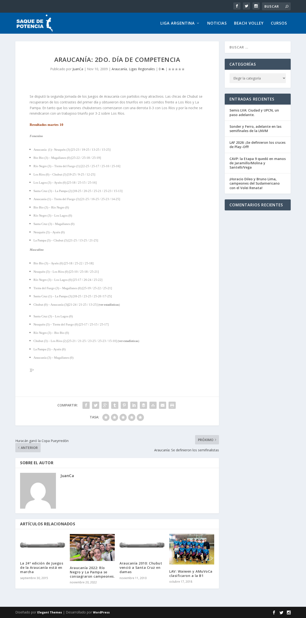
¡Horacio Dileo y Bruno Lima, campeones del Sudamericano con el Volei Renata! (255, 183)
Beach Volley (249, 23)
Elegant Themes (49, 612)
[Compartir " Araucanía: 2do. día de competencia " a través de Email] (162, 405)
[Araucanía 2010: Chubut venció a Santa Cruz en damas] (142, 545)
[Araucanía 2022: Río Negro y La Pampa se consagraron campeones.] (92, 547)
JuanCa (77, 69)
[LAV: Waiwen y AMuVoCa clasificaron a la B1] (191, 549)
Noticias (217, 23)
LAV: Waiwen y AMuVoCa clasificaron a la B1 (191, 573)
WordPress (101, 612)
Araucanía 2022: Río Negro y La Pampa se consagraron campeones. (92, 572)
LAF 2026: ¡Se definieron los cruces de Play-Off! (257, 144)
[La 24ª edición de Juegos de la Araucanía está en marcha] (42, 545)
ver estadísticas (109, 304)
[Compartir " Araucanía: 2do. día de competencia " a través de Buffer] (143, 405)
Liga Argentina (177, 23)
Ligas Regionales (142, 69)
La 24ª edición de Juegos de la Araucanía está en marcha (41, 567)
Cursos (279, 23)
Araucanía (119, 69)
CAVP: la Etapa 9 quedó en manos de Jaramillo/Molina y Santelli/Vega (258, 163)
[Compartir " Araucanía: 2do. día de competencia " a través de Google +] (105, 405)
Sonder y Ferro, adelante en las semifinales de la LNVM (255, 128)
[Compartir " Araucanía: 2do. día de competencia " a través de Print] (172, 405)
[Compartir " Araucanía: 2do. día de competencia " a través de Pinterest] (124, 405)
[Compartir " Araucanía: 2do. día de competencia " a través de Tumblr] (115, 405)
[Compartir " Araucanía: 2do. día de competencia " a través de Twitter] (95, 405)
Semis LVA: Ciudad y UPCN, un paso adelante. (254, 112)
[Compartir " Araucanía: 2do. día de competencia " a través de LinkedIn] (134, 405)
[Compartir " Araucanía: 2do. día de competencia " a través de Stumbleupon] (153, 405)
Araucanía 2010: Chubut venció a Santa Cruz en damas (141, 567)
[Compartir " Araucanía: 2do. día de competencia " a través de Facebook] (86, 405)
